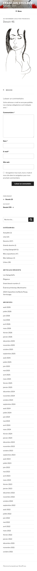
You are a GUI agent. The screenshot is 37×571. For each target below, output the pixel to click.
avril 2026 (6, 324)
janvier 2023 (7, 488)
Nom (5, 141)
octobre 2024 (8, 400)
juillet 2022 (7, 514)
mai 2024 (6, 421)
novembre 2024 (9, 396)
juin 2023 (6, 467)
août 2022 (6, 510)
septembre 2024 (9, 404)
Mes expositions (9, 254)
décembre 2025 (9, 341)
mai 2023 (6, 472)
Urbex (5, 262)
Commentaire (9, 112)
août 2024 (7, 408)
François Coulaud (18, 3)
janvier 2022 (7, 539)
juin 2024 (6, 417)
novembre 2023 (9, 446)
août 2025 (7, 358)
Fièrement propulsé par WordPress (14, 566)
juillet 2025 (7, 362)
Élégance (6, 279)
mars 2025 (7, 379)
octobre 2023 (8, 451)
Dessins (9, 90)
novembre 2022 (9, 497)
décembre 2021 (8, 543)
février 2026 (7, 333)
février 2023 (7, 484)
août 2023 (7, 459)
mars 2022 (7, 531)
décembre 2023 (9, 442)
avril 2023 (6, 476)
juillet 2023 (7, 463)
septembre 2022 (9, 505)
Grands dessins (8, 245)
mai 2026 (6, 320)
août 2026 (7, 307)
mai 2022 (6, 522)
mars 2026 (7, 328)
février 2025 (7, 383)
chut (4, 237)
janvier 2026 (7, 337)
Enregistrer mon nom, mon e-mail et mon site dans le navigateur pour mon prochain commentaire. (17, 175)
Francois (26, 18)
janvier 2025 (7, 387)
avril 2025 (6, 375)
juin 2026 (6, 316)
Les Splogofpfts (9, 275)
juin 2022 (6, 518)
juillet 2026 (7, 311)
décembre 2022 (9, 493)
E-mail (6, 152)
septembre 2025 (9, 354)
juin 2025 (6, 366)
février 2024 (7, 434)
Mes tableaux (8, 258)
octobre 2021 (8, 552)
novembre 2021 (8, 547)
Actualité (6, 233)
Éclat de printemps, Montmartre (14, 288)
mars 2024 (7, 429)
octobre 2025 (8, 349)
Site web (6, 162)
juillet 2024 (7, 413)
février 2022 (7, 535)
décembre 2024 (9, 392)
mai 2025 (6, 370)
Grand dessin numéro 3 (11, 283)
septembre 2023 (9, 455)
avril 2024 (6, 425)
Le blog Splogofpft (10, 250)
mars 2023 (7, 480)
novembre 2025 (9, 345)
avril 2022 (6, 526)
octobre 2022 (8, 501)
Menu (20, 11)
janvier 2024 (7, 438)
